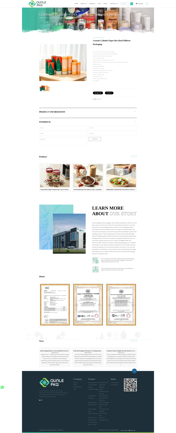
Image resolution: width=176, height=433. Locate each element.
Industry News (114, 384)
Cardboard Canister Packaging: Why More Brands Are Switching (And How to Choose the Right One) (97, 350)
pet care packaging (104, 402)
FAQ (99, 3)
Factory (75, 384)
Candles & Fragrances (56, 17)
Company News (115, 382)
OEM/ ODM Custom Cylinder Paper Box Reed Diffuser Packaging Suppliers (109, 430)
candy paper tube (103, 395)
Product (92, 3)
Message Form (98, 93)
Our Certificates (77, 387)
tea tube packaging (93, 389)
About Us (84, 3)
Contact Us (114, 3)
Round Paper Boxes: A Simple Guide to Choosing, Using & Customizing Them (124, 350)
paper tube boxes (92, 382)
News (105, 3)
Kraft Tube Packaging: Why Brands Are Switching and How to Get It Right (58, 350)
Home (76, 3)
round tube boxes (103, 382)
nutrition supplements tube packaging (103, 391)
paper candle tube (93, 413)
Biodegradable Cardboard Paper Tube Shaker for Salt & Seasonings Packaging (92, 189)
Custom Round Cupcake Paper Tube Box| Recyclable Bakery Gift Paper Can (124, 189)
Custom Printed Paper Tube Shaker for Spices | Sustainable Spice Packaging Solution (60, 189)
